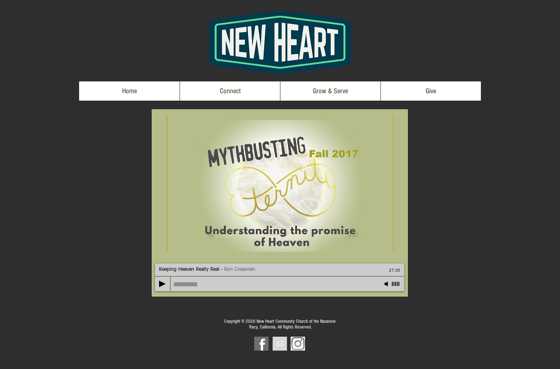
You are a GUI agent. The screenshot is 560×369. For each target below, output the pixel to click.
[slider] (396, 284)
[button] (230, 91)
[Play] (162, 284)
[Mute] (387, 284)
